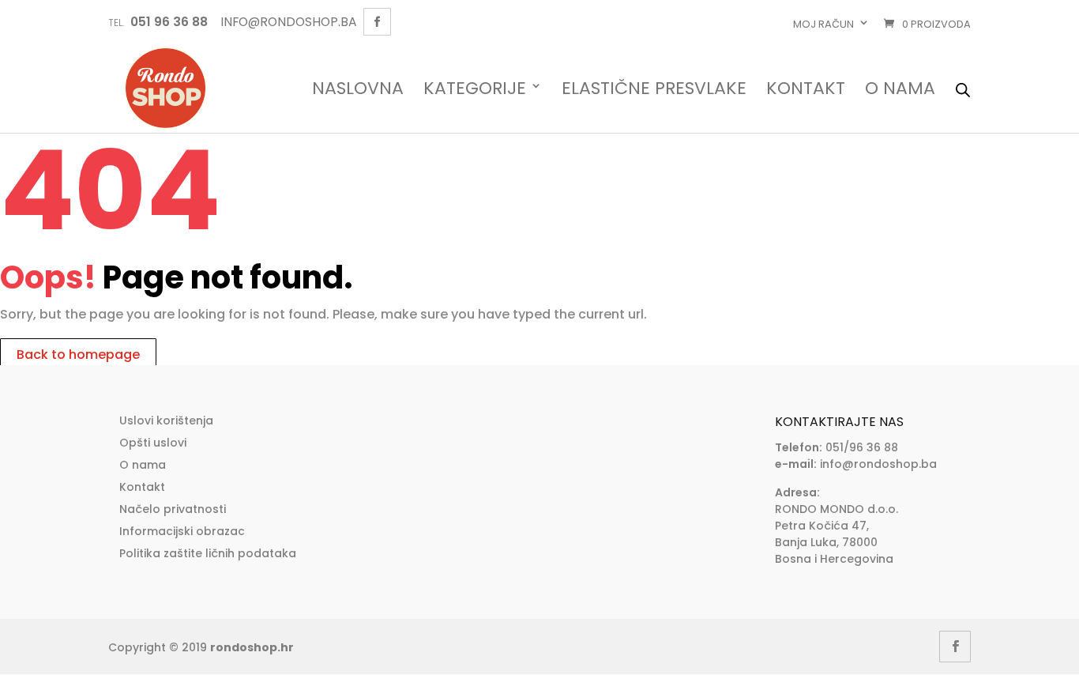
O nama (900, 89)
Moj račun (823, 24)
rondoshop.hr (252, 647)
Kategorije (474, 89)
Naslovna (358, 89)
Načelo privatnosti (172, 509)
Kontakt (805, 89)
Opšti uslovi (152, 443)
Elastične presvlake (654, 89)
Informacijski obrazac (182, 531)
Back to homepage (78, 354)
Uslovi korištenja (166, 420)
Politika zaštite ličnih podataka (207, 553)
